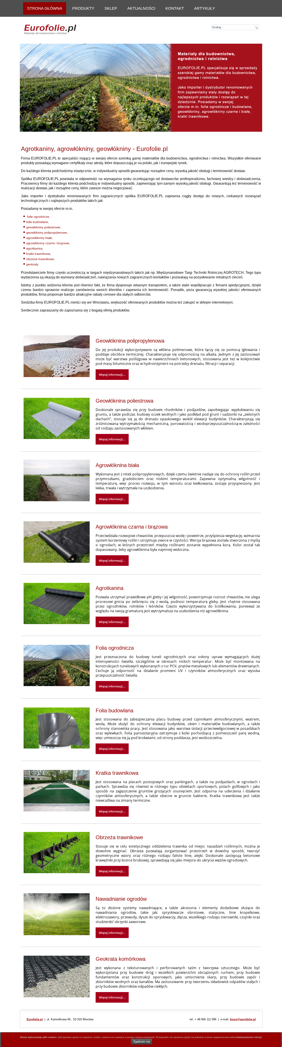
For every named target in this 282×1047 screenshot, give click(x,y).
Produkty (83, 8)
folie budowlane (37, 222)
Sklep (110, 8)
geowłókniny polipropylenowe (46, 232)
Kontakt (174, 8)
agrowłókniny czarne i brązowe (47, 243)
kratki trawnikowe (38, 253)
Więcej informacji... (112, 375)
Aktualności (141, 8)
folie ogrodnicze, (38, 216)
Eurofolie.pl (35, 1019)
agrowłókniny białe (39, 238)
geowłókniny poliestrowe (43, 227)
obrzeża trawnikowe (40, 259)
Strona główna (44, 8)
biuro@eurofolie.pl (243, 1019)
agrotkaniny (34, 248)
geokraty (32, 264)
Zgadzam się (141, 1041)
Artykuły (204, 8)
